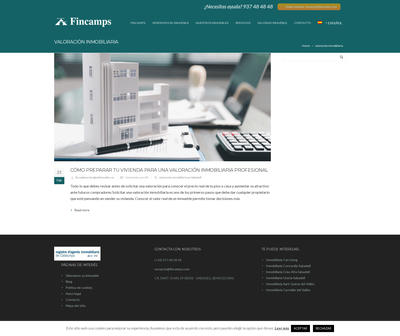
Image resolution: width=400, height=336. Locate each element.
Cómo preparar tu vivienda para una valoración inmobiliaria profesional (169, 170)
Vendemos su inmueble (170, 23)
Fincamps (138, 23)
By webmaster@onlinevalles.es (94, 177)
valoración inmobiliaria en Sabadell (180, 177)
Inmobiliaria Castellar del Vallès (288, 290)
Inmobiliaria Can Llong (281, 260)
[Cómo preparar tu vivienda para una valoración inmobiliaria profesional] (162, 107)
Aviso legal (73, 294)
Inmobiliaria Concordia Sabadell (288, 266)
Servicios (242, 23)
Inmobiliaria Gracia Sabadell (285, 278)
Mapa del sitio (76, 306)
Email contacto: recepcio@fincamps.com (311, 7)
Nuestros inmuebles (212, 23)
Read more (82, 210)
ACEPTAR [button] (300, 328)
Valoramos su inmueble (82, 275)
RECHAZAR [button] (323, 328)
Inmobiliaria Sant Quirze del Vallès (290, 284)
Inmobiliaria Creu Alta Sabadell (288, 272)
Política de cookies (79, 287)
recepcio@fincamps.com (171, 269)
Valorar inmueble (272, 23)
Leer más (282, 328)
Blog (69, 281)
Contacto (302, 23)
